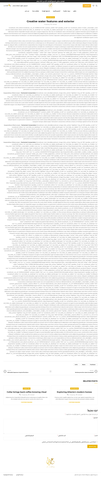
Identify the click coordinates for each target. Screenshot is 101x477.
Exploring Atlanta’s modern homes (74, 392)
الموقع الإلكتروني (29, 435)
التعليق (95, 417)
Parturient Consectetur (28, 93)
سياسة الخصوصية (8, 474)
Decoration (50, 17)
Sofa (76, 364)
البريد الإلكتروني (61, 435)
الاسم (96, 435)
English (87, 5)
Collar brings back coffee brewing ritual (26, 392)
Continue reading (74, 402)
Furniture (92, 364)
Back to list (50, 371)
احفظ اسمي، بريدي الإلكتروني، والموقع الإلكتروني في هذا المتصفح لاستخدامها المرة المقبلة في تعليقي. (69, 442)
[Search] (96, 5)
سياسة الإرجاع (19, 474)
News (83, 364)
